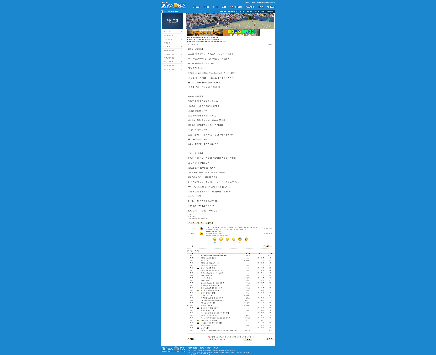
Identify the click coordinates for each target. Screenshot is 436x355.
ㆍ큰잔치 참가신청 (168, 50)
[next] (252, 337)
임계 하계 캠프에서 (207, 293)
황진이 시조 (204, 260)
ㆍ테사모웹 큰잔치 (168, 61)
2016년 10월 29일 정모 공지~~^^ (210, 270)
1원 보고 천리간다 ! (207, 303)
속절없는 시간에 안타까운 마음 (210, 323)
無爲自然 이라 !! (206, 305)
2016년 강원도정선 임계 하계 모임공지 (212, 273)
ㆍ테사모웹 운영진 (168, 65)
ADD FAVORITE (266, 2)
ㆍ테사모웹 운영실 (168, 69)
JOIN (258, 2)
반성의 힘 (204, 328)
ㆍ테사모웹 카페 (168, 35)
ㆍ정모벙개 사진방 (168, 54)
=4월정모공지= (205, 280)
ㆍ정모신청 (166, 46)
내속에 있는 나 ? (206, 295)
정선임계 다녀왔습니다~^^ (209, 290)
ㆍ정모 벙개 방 (167, 39)
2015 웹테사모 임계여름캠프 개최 (211, 298)
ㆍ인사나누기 (167, 31)
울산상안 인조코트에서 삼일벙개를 (211, 283)
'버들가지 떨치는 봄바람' (208, 320)
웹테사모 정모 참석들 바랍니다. (210, 288)
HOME (247, 2)
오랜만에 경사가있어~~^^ (209, 285)
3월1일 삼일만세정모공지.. (209, 263)
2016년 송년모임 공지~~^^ (209, 265)
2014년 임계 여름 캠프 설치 (209, 315)
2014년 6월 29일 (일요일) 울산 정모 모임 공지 (214, 318)
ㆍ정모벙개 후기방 (168, 58)
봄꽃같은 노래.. (205, 325)
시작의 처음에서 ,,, (206, 278)
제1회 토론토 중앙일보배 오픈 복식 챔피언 (214, 313)
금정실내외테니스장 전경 (209, 308)
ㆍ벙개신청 (166, 43)
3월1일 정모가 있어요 (207, 258)
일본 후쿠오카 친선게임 (208, 268)
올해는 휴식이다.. (206, 310)
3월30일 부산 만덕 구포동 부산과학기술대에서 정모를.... (218, 330)
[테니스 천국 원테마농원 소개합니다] (212, 300)
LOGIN (253, 2)
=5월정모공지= (205, 275)
